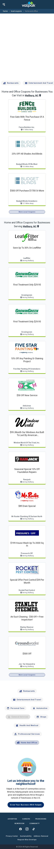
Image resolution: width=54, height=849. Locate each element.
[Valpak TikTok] (33, 829)
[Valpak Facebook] (20, 829)
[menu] (4, 4)
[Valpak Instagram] (27, 829)
